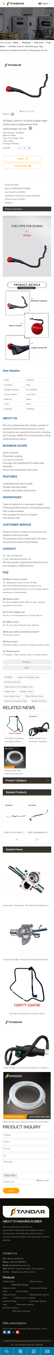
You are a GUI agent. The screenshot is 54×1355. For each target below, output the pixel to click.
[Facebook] (4, 1332)
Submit (11, 1191)
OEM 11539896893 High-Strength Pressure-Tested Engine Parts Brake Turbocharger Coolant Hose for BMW (39, 832)
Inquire (20, 159)
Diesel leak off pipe (20, 1285)
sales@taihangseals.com (19, 1265)
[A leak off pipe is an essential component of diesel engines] (39, 725)
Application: (10, 195)
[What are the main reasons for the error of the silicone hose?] (15, 757)
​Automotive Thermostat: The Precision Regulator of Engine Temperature (27, 905)
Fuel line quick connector (25, 1298)
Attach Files (10, 1175)
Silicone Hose (30, 1281)
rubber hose (10, 691)
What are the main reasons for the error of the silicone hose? (15, 772)
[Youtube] (17, 1332)
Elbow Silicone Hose (34, 696)
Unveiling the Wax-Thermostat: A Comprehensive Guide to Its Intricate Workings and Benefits (27, 959)
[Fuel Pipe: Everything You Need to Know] (15, 725)
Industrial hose (9, 1295)
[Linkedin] (9, 1332)
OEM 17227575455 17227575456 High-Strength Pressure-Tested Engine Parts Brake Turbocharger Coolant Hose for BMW (15, 832)
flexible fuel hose (39, 701)
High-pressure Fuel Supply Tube (19, 687)
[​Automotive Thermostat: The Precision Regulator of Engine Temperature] (27, 879)
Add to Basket (21, 166)
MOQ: (7, 203)
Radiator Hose (26, 691)
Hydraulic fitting (9, 1301)
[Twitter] (13, 1332)
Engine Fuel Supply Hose (28, 677)
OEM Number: (11, 199)
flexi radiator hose (12, 696)
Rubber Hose (8, 1281)
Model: (8, 185)
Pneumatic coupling (25, 1304)
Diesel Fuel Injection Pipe (16, 701)
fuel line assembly (12, 682)
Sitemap (39, 1345)
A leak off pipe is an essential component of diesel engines (39, 740)
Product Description (13, 209)
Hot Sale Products (11, 1308)
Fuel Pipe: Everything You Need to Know (14, 739)
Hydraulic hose (9, 1288)
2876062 (8, 677)
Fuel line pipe (22, 1291)
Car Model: (10, 192)
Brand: (8, 188)
